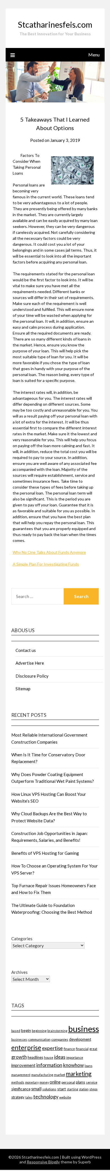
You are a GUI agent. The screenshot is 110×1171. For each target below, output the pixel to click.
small (36, 1088)
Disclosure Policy (32, 675)
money (44, 1082)
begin (26, 1030)
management (20, 1074)
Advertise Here (30, 662)
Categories (21, 938)
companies (59, 1039)
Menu (94, 54)
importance (74, 1057)
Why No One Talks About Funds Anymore (49, 552)
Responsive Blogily (43, 1161)
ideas (59, 1057)
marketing (78, 1073)
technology (45, 1096)
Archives (19, 972)
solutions (49, 1089)
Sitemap (23, 688)
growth (19, 1057)
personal (68, 1082)
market (59, 1075)
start (61, 1088)
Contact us (26, 650)
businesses (19, 1039)
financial (82, 1049)
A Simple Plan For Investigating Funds (46, 564)
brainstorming (57, 1030)
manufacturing (42, 1074)
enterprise (26, 1047)
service (91, 1082)
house (48, 1057)
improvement (23, 1065)
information (49, 1065)
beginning (39, 1030)
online (55, 1082)
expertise (52, 1048)
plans (80, 1082)
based (15, 1030)
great (93, 1049)
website (65, 1097)
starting (72, 1089)
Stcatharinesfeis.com (55, 24)
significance (20, 1089)
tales (28, 1097)
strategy (18, 1097)
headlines (35, 1057)
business (83, 1029)
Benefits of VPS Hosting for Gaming (45, 853)
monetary (32, 1082)
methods (17, 1082)
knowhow (73, 1065)
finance (69, 1049)
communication (39, 1039)
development (80, 1039)
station (84, 1089)
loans (89, 1065)
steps (93, 1089)
